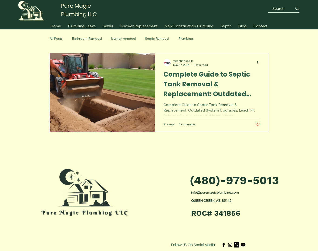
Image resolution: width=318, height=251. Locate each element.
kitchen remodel (123, 38)
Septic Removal (157, 38)
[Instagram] (230, 244)
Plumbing (185, 38)
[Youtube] (243, 244)
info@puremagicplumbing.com (215, 192)
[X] (236, 244)
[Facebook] (223, 244)
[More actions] (259, 62)
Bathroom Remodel (87, 38)
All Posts (56, 38)
